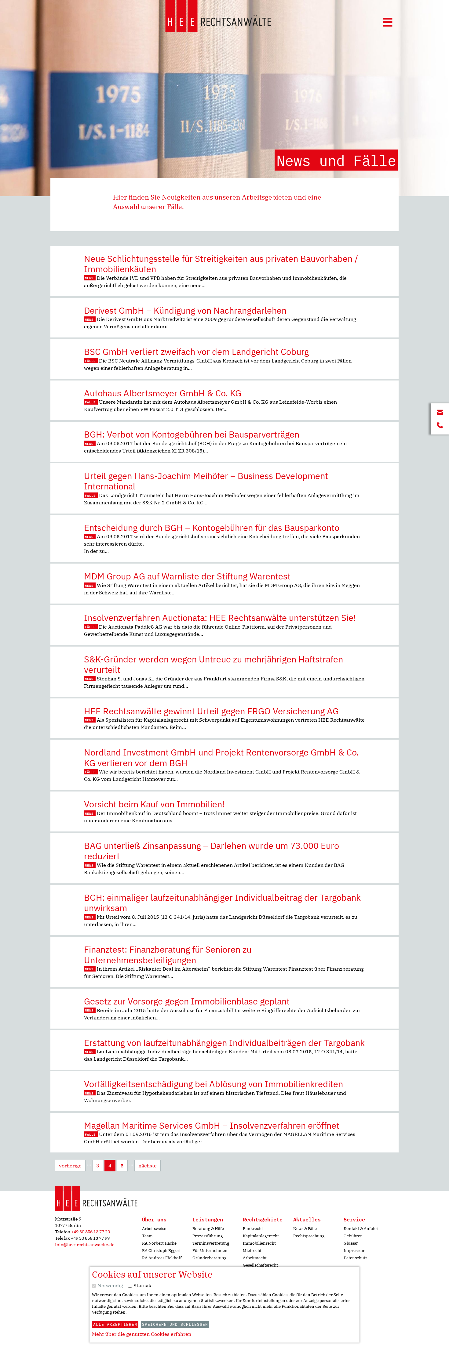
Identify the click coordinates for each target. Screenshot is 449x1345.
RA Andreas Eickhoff (162, 1257)
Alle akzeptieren (115, 1324)
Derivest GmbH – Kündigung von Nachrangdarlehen (185, 310)
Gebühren (353, 1236)
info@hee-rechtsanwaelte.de (85, 1244)
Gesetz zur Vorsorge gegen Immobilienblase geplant (187, 1001)
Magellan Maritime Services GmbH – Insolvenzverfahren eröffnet (211, 1125)
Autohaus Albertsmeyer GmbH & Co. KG (162, 393)
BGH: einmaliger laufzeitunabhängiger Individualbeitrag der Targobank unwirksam (222, 903)
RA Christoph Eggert (161, 1250)
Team (147, 1236)
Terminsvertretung (210, 1243)
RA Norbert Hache (159, 1243)
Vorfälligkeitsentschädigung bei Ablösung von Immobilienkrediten (213, 1084)
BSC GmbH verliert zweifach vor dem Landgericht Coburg (196, 351)
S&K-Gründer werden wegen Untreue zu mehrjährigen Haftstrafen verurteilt (213, 664)
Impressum (355, 1250)
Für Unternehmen (210, 1250)
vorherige (70, 1166)
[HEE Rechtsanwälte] (218, 17)
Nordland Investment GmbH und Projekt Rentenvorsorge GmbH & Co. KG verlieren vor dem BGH (221, 757)
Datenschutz (355, 1257)
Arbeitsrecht (255, 1257)
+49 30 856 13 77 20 (90, 1232)
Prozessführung (207, 1236)
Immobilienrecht (259, 1243)
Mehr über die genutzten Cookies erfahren (141, 1334)
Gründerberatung (209, 1257)
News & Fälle (305, 1228)
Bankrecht (253, 1228)
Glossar (351, 1243)
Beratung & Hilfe (208, 1228)
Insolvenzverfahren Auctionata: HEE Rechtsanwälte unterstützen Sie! (220, 617)
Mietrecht (252, 1250)
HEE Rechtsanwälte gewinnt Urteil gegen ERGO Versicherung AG (211, 711)
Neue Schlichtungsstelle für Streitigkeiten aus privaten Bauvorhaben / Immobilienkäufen (221, 264)
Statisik (142, 1285)
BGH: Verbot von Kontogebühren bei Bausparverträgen (191, 434)
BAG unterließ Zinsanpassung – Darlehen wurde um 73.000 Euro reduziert (211, 851)
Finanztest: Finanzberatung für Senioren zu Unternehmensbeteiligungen (167, 954)
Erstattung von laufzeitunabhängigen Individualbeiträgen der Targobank (224, 1042)
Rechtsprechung (308, 1236)
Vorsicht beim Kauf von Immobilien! (154, 804)
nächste (147, 1166)
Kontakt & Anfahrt (361, 1228)
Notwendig (110, 1285)
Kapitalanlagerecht (261, 1236)
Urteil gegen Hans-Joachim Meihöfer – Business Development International (206, 481)
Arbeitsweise (154, 1228)
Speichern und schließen (175, 1324)
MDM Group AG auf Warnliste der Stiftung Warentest (187, 576)
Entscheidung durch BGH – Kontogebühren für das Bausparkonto (211, 527)
